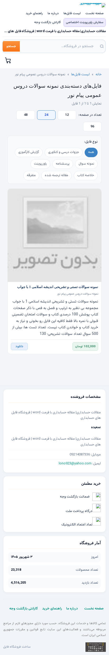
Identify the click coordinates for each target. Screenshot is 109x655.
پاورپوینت (40, 163)
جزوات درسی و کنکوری (63, 152)
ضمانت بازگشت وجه (75, 496)
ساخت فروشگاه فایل (17, 646)
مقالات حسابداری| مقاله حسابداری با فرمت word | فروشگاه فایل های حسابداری (54, 31)
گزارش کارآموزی (28, 152)
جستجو (11, 46)
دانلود (19, 346)
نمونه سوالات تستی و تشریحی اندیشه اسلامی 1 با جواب (57, 287)
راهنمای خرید (34, 13)
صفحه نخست (94, 13)
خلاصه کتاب (85, 175)
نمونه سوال (86, 163)
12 (67, 115)
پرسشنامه (63, 163)
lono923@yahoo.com (75, 463)
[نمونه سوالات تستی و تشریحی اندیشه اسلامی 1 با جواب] (54, 235)
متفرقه (31, 175)
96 (92, 126)
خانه (99, 74)
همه (91, 152)
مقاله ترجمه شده (56, 175)
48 (26, 115)
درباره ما (53, 13)
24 (46, 115)
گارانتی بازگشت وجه (47, 22)
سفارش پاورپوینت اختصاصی (84, 22)
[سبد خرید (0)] (8, 60)
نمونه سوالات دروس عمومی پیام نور (77, 294)
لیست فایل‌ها (72, 13)
